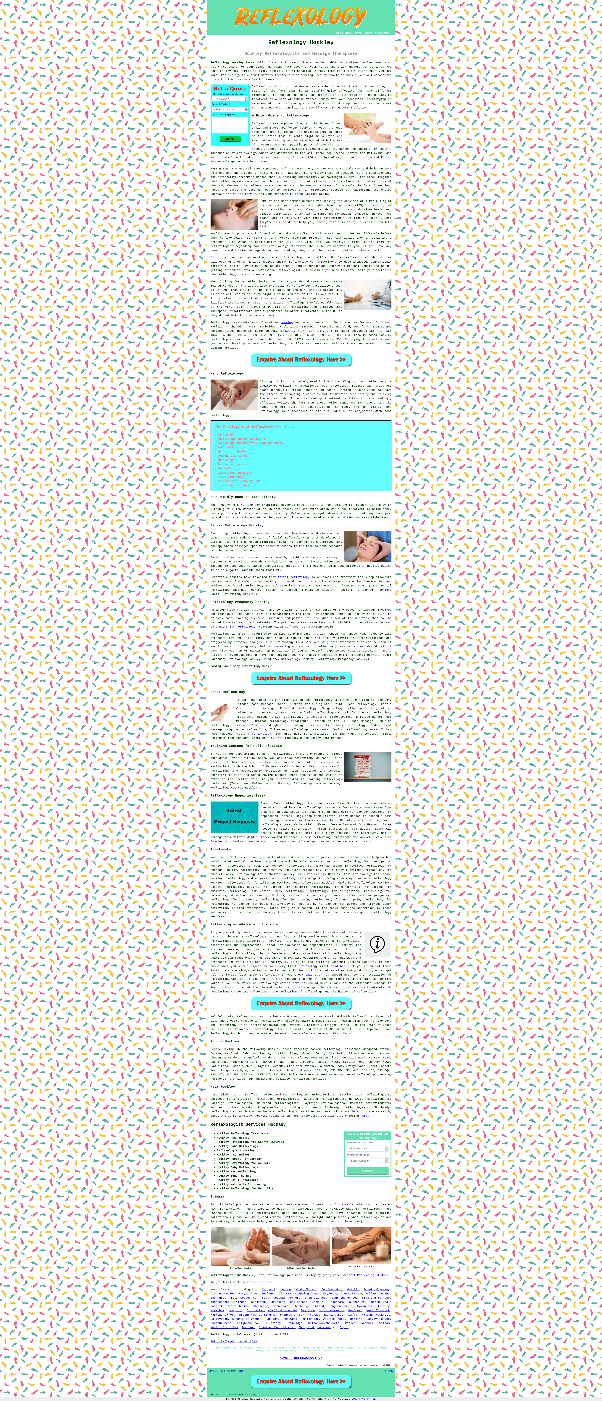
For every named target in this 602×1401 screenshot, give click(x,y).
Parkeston (277, 1302)
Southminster (331, 1289)
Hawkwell (383, 1314)
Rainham (367, 1323)
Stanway (314, 1314)
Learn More (360, 1398)
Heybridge (294, 1323)
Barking (356, 1319)
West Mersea (306, 1289)
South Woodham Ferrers (281, 1297)
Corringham (267, 1314)
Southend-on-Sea (345, 1297)
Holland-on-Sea (378, 1293)
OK (374, 1398)
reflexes (256, 185)
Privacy (389, 1371)
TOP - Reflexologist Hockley (234, 1341)
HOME (338, 33)
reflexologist (295, 103)
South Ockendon (331, 1310)
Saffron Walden (359, 1314)
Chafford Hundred (282, 1310)
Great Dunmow (238, 1306)
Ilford (230, 1314)
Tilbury (384, 1306)
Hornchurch (281, 1306)
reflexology (346, 71)
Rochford (248, 1327)
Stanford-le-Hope (376, 1297)
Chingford (306, 1327)
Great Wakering (377, 1289)
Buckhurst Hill (223, 1297)
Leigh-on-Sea (247, 1323)
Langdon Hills (341, 1306)
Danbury (301, 1306)
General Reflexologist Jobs (365, 1275)
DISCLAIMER (383, 33)
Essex (225, 1289)
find (224, 1094)
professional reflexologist (278, 270)
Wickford (258, 1302)
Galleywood (219, 1319)
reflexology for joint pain (285, 899)
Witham (384, 1323)
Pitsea (350, 1323)
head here (339, 966)
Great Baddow (351, 1293)
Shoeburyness (221, 1323)
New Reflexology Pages (231, 1371)
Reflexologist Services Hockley (248, 1124)
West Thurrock (378, 1310)
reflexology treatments (288, 721)
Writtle (353, 1289)
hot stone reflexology (303, 870)
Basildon (308, 1310)
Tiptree (285, 1293)
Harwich (272, 1319)
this (309, 974)
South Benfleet (263, 1293)
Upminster (365, 1306)
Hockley (287, 322)
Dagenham (336, 1302)
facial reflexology (293, 577)
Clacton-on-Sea (223, 1293)
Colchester (255, 1310)
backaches (218, 895)
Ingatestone (220, 1302)
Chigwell (268, 1289)
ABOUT (358, 33)
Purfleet (355, 1310)
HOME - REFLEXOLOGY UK (301, 1358)
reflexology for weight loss (314, 895)
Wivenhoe (217, 1310)
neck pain (351, 899)
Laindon (240, 1302)
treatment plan (223, 242)
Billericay (272, 1323)
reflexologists (231, 181)
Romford (318, 1306)
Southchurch (356, 1302)
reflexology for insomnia (285, 887)
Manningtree (333, 1314)
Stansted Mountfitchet (277, 1327)
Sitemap (213, 1371)
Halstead (324, 1327)
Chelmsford (298, 1302)
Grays (242, 1293)
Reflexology (230, 75)
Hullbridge (310, 1319)
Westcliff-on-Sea (224, 1327)
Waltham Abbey (334, 1319)
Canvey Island (378, 1319)
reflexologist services (296, 1111)
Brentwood (289, 1319)
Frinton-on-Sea (292, 1314)
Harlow (216, 1314)
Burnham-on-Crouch (246, 1319)
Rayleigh (330, 1293)
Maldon (285, 1289)
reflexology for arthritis (258, 874)
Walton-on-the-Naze (323, 1323)
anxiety (275, 870)
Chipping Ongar (307, 1293)
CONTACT (369, 33)
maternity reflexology (237, 626)
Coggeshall (249, 1297)
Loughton (235, 1310)
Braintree (247, 1314)
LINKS (348, 33)
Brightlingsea (316, 1297)
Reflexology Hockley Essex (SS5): (239, 62)
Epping (345, 1327)
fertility (262, 882)
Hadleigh (261, 1306)
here (296, 983)
